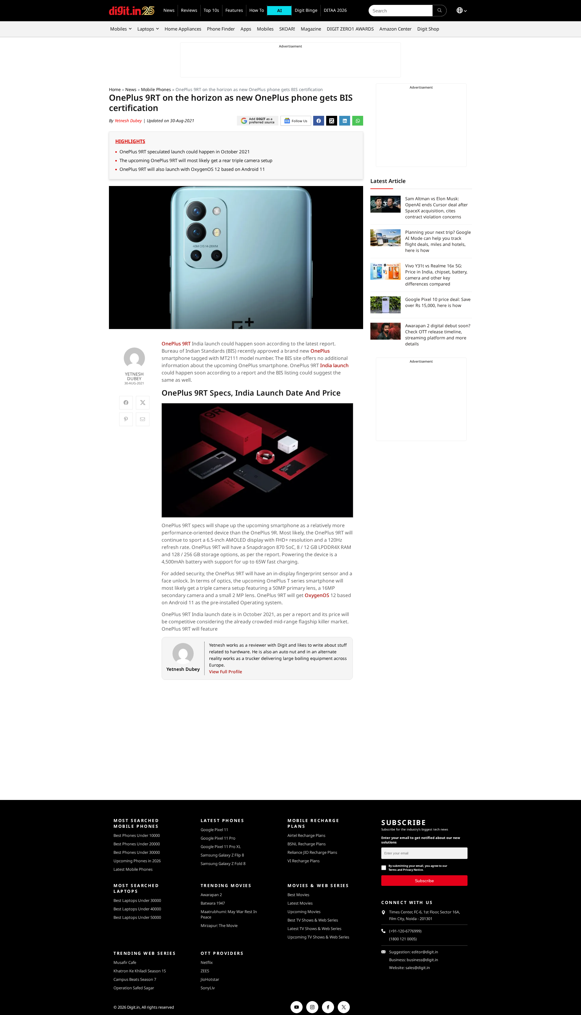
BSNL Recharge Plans (306, 844)
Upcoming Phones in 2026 (137, 860)
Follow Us (299, 121)
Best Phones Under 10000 (136, 835)
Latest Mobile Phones (133, 869)
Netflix (207, 962)
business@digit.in (422, 959)
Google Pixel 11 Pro (218, 838)
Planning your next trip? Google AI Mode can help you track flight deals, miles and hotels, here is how (438, 241)
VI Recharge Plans (303, 860)
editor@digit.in (425, 952)
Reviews (189, 10)
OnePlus (320, 351)
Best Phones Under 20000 (136, 844)
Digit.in (133, 1007)
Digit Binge (306, 10)
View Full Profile (225, 671)
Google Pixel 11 (214, 829)
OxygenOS (317, 595)
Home (115, 89)
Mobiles (118, 29)
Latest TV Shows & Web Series (314, 928)
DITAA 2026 (335, 10)
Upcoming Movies (303, 911)
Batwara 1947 (213, 903)
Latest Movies (300, 903)
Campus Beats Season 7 (134, 979)
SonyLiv (208, 988)
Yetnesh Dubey (129, 120)
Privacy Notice (413, 870)
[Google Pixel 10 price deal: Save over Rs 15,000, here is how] (385, 304)
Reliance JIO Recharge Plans (312, 852)
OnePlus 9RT (176, 343)
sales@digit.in (417, 967)
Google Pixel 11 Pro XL (221, 846)
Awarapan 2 (211, 894)
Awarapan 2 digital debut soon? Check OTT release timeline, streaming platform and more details (437, 335)
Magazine (311, 29)
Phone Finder (221, 29)
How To (256, 10)
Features (234, 10)
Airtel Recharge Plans (306, 835)
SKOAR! (287, 29)
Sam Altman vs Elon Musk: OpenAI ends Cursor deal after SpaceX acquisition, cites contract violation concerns (436, 208)
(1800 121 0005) (403, 939)
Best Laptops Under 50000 (137, 917)
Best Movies (298, 894)
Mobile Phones (156, 89)
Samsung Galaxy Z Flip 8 (222, 855)
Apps (246, 29)
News (169, 10)
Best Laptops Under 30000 (137, 900)
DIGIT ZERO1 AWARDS (350, 29)
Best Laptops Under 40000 (137, 909)
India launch (334, 365)
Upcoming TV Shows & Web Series (318, 937)
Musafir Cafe (124, 962)
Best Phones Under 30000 (136, 852)
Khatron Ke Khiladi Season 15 (139, 971)
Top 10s (211, 10)
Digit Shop (428, 29)
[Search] (439, 10)
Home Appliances (183, 29)
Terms (393, 870)
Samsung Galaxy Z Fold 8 (223, 863)
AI (279, 10)
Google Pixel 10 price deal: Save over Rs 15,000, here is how (438, 302)
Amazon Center (395, 29)
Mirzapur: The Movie (219, 925)
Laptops (145, 29)
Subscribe (424, 880)
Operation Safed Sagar (133, 988)
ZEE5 (205, 971)
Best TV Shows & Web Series (312, 920)
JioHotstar (210, 979)
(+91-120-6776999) (405, 931)
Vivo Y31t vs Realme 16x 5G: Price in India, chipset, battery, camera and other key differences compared (436, 275)
